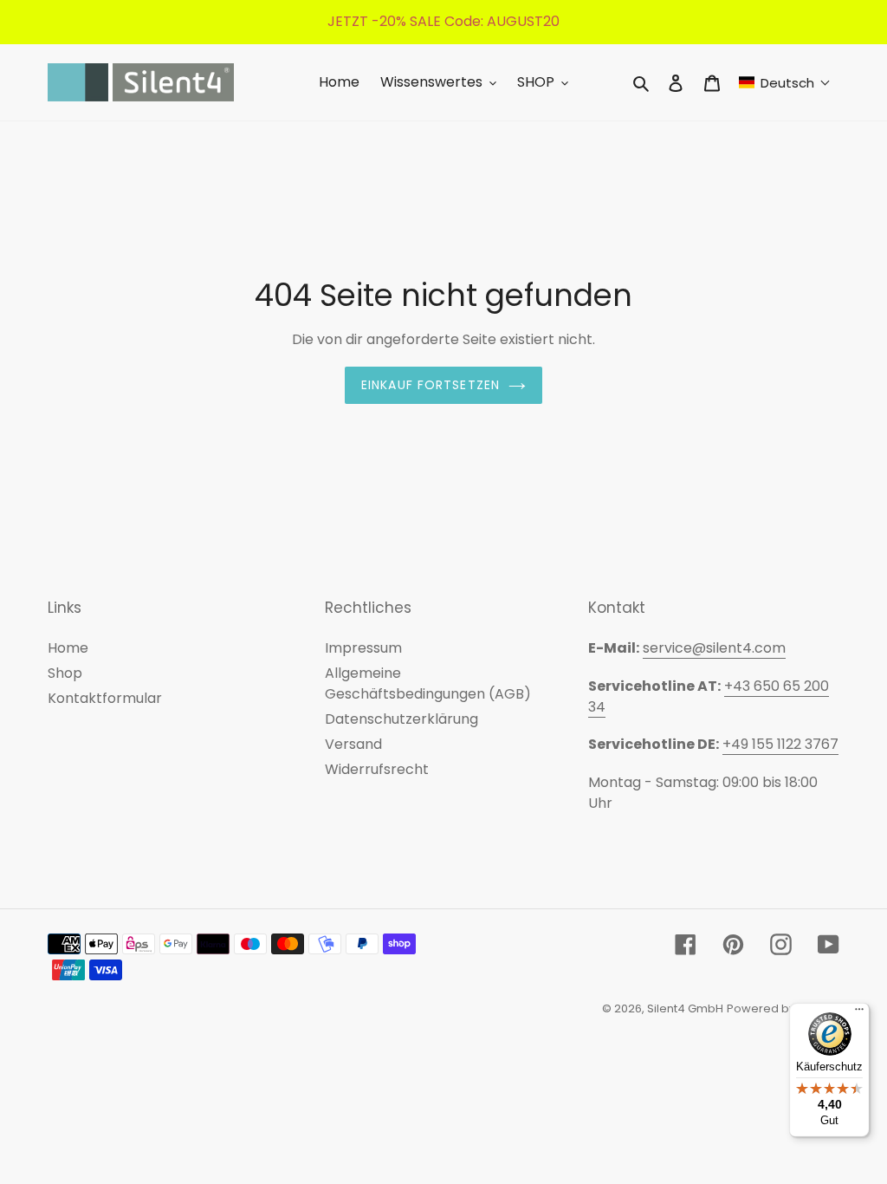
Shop (65, 673)
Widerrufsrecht (377, 769)
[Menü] (859, 1013)
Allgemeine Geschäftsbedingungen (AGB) (428, 683)
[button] (784, 83)
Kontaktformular (105, 698)
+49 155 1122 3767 (780, 744)
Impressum (363, 648)
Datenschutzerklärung (401, 719)
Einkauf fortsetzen (430, 385)
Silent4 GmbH (685, 1008)
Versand (353, 744)
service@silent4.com (714, 648)
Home (68, 648)
